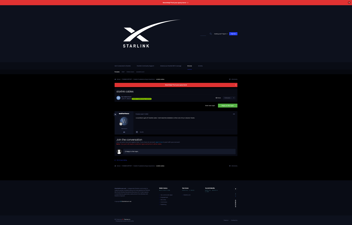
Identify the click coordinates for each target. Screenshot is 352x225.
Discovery (163, 199)
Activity (200, 66)
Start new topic (210, 106)
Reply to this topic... (132, 151)
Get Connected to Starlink (123, 66)
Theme (226, 220)
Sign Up (233, 34)
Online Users (130, 72)
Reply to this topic (228, 106)
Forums (117, 72)
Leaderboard (140, 72)
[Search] (211, 34)
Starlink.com (187, 195)
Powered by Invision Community (125, 221)
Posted (142, 114)
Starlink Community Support (145, 66)
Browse (189, 66)
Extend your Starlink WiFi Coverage (170, 66)
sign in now (159, 142)
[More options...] (234, 114)
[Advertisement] (176, 175)
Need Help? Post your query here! (174, 3)
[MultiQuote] (137, 132)
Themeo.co (127, 219)
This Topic (204, 34)
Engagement (164, 197)
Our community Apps (167, 195)
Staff (123, 72)
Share (219, 98)
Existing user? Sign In (220, 34)
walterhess (127, 97)
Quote (142, 132)
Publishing (163, 204)
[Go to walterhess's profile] (118, 98)
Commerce (164, 202)
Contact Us (234, 220)
